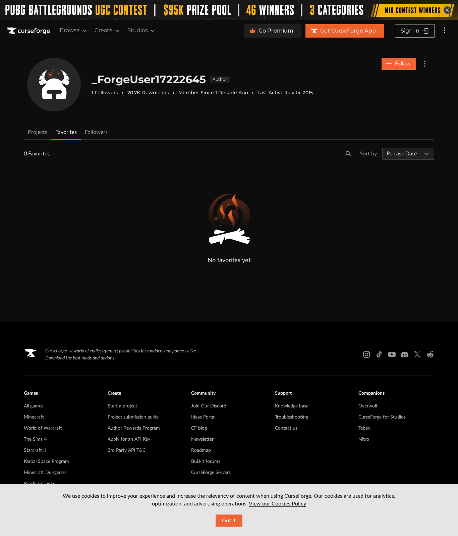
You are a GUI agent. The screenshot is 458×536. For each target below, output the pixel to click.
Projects (37, 132)
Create (104, 30)
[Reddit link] (430, 354)
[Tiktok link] (379, 354)
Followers (96, 132)
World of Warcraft (43, 428)
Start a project (122, 406)
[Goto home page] (29, 31)
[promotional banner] (229, 10)
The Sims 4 (35, 439)
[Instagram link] (366, 354)
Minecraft (34, 417)
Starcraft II (35, 450)
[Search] (348, 154)
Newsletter (202, 439)
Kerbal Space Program (46, 461)
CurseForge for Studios (382, 417)
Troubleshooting (291, 417)
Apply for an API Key (129, 439)
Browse (70, 30)
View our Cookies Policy (277, 503)
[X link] (417, 354)
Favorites (66, 132)
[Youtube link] (392, 354)
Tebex (364, 428)
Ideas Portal (203, 417)
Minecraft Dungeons (45, 472)
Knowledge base (291, 406)
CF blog (199, 428)
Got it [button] (229, 520)
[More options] (444, 31)
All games (33, 406)
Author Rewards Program (134, 428)
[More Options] (425, 64)
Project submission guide (133, 417)
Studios (137, 30)
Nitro (363, 439)
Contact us (286, 428)
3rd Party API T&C (127, 450)
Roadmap (201, 450)
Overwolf (368, 406)
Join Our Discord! (209, 406)
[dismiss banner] (447, 10)
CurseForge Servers (211, 472)
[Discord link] (405, 354)
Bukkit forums (205, 461)
